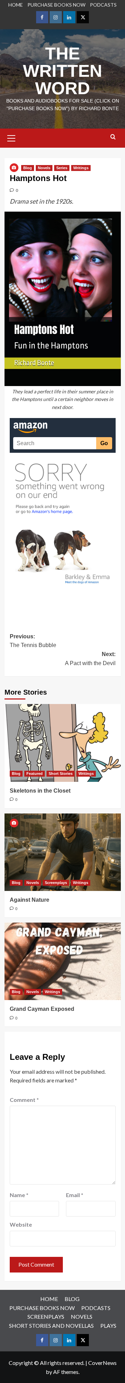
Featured (34, 773)
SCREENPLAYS (45, 1316)
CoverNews (102, 1362)
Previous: (33, 640)
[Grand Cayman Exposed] (63, 961)
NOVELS (81, 1316)
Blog (27, 168)
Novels (44, 168)
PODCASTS (103, 5)
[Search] (113, 137)
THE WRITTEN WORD (62, 71)
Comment (24, 1099)
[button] (11, 137)
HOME (15, 5)
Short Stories (61, 773)
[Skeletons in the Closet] (63, 742)
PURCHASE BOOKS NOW (56, 5)
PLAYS (108, 1325)
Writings (81, 168)
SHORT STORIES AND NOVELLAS (51, 1325)
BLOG (72, 1298)
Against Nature (29, 900)
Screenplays (56, 883)
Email (74, 1195)
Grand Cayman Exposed (42, 1009)
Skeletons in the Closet (40, 791)
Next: (90, 658)
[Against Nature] (63, 852)
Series (61, 168)
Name (19, 1195)
